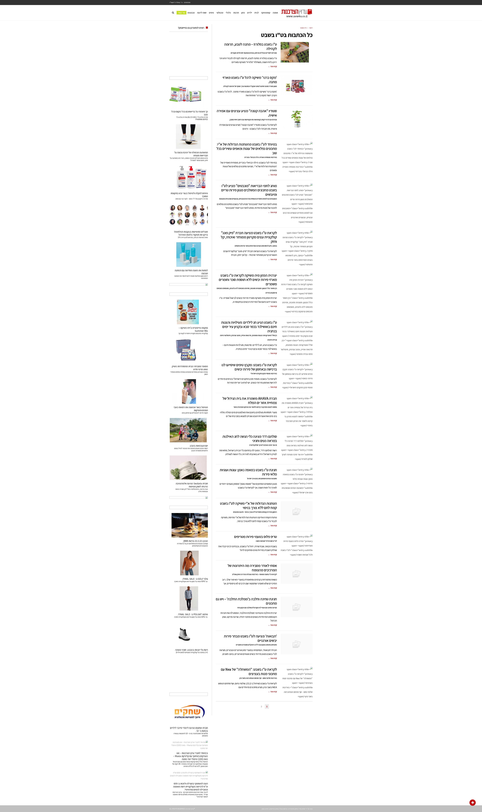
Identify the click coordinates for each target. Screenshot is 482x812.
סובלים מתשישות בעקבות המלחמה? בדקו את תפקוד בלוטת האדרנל (191, 233)
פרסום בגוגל (283, 809)
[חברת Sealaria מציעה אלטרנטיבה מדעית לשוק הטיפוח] (188, 467)
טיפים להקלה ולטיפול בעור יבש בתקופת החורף (189, 195)
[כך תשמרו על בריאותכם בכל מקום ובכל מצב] (188, 96)
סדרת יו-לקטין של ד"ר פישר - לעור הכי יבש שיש (192, 199)
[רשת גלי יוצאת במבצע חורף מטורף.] (188, 634)
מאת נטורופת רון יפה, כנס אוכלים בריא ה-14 (193, 237)
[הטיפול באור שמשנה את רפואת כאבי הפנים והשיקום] (188, 391)
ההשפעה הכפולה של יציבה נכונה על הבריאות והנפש (191, 154)
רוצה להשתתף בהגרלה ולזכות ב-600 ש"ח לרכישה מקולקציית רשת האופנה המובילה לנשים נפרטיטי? (190, 786)
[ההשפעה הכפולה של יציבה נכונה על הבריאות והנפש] (188, 136)
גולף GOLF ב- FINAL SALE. (195, 578)
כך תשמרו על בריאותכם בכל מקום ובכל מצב (189, 113)
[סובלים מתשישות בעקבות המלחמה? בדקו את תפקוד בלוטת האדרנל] (188, 216)
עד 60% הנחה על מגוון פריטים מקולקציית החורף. (191, 617)
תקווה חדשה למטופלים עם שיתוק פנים (194, 413)
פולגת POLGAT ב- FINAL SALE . (192, 614)
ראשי (311, 28)
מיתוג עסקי (264, 809)
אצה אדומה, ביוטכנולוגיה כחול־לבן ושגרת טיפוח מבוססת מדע (191, 490)
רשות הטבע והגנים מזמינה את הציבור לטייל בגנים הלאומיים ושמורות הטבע (191, 449)
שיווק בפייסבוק (273, 809)
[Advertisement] (188, 57)
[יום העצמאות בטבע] (188, 430)
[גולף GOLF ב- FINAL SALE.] (188, 563)
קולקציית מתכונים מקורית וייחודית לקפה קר (193, 333)
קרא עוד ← (272, 66)
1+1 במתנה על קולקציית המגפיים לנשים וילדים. (192, 652)
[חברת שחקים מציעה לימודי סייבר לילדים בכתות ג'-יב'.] (188, 712)
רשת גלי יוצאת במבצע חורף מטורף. (191, 649)
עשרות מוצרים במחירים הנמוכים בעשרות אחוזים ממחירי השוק (189, 373)
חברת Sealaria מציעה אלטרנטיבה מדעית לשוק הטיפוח (192, 485)
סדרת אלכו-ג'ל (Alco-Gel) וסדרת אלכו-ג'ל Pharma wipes (192, 118)
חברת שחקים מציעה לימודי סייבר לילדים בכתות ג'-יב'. (189, 729)
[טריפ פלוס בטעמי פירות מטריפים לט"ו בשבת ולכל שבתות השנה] (297, 545)
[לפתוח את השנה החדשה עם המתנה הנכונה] (188, 254)
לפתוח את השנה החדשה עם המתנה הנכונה (191, 272)
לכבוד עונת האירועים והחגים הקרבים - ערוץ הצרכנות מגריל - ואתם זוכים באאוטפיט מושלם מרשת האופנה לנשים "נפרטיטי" (190, 794)
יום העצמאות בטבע (199, 445)
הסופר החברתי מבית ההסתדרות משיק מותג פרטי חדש (190, 368)
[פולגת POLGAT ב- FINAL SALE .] (188, 598)
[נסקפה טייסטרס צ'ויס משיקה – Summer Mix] (188, 312)
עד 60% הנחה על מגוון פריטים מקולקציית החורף (191, 581)
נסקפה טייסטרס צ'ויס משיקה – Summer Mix (193, 329)
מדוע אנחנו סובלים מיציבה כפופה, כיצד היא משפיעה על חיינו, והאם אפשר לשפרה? (189, 159)
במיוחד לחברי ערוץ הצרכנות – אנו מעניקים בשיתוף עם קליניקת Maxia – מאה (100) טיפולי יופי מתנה (190, 756)
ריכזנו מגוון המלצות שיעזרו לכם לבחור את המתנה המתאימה (191, 277)
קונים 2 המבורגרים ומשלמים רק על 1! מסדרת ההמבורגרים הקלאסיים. (192, 544)
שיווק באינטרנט (293, 809)
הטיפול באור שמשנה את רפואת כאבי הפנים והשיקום (191, 409)
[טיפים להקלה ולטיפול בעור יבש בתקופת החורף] (188, 177)
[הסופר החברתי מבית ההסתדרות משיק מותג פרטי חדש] (188, 350)
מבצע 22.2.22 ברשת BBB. (195, 541)
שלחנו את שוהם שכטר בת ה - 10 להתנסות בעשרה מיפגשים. (191, 734)
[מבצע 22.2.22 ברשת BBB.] (188, 525)
